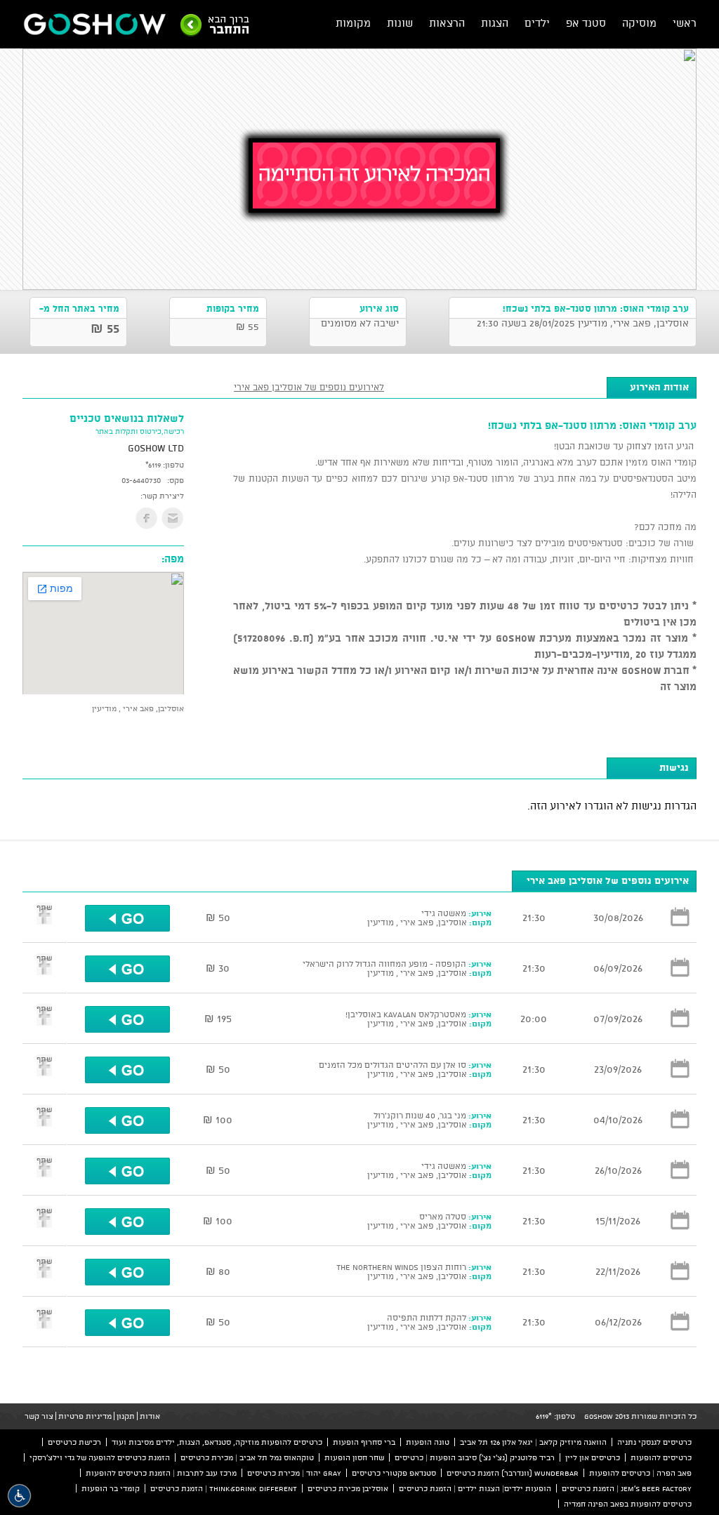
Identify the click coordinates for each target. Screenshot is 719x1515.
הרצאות (447, 23)
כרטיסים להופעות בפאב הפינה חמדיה (628, 1504)
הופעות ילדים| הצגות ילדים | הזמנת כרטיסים (475, 1488)
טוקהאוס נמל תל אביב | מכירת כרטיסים (247, 1457)
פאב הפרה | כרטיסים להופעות (640, 1473)
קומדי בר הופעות (110, 1488)
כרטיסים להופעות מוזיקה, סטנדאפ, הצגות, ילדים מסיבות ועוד (217, 1442)
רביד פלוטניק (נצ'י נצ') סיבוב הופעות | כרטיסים (475, 1457)
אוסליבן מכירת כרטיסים (348, 1488)
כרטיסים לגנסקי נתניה (654, 1442)
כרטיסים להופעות (661, 1457)
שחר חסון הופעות (354, 1457)
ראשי (685, 23)
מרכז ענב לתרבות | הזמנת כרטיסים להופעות (161, 1473)
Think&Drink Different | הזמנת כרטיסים (223, 1488)
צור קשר (39, 1416)
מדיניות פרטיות (85, 1416)
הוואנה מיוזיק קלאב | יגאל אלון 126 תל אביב (533, 1442)
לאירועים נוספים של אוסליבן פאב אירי (309, 386)
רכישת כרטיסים (74, 1442)
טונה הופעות (427, 1442)
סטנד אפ (586, 23)
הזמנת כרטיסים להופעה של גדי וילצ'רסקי (99, 1457)
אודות (150, 1416)
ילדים (537, 23)
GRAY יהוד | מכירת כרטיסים (294, 1473)
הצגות (494, 23)
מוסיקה (639, 23)
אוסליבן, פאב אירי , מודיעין (138, 708)
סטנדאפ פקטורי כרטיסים (394, 1473)
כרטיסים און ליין (592, 1457)
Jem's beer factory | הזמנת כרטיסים (627, 1488)
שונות (400, 23)
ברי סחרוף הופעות (364, 1442)
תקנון (126, 1416)
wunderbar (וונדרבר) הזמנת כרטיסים (513, 1473)
